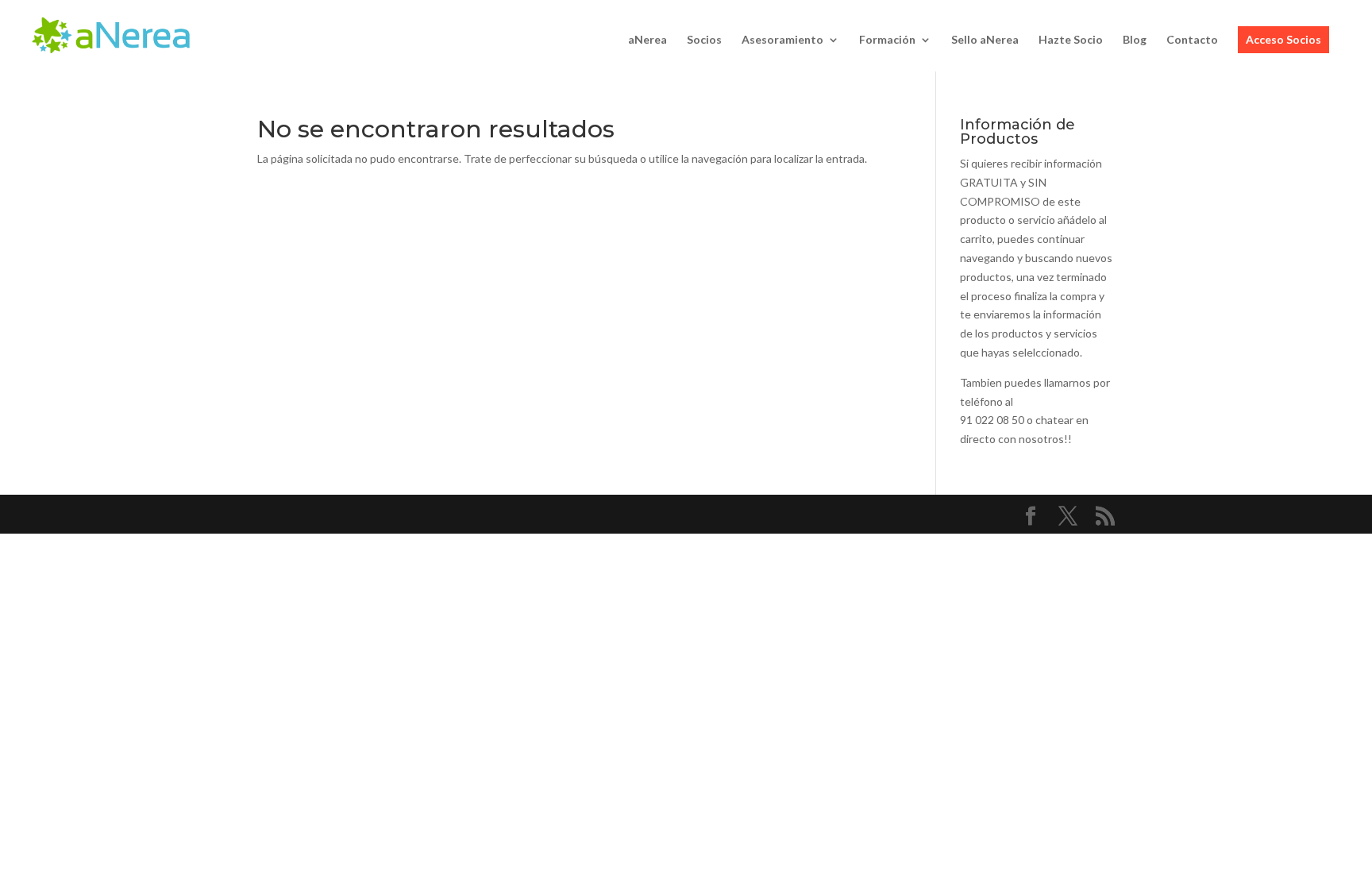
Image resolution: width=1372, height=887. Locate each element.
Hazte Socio (1071, 40)
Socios (704, 40)
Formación (887, 40)
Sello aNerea (985, 40)
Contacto (1192, 40)
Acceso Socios (1283, 39)
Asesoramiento (782, 40)
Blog (1135, 40)
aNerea (647, 40)
